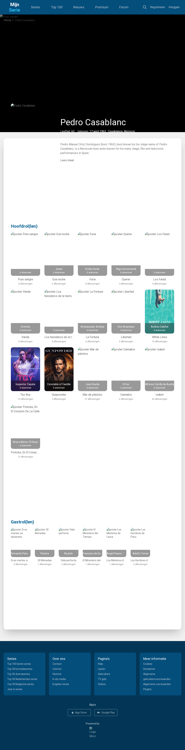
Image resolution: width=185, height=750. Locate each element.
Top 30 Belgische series (20, 684)
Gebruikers (104, 674)
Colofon (57, 668)
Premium (101, 7)
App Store (81, 712)
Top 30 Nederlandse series (22, 679)
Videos (102, 684)
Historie (57, 674)
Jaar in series (14, 689)
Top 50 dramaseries (18, 674)
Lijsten (101, 668)
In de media (59, 679)
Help (100, 663)
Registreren (157, 7)
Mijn (14, 7)
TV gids (102, 679)
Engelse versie (61, 684)
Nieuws (78, 7)
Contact (57, 663)
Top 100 (57, 7)
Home (7, 20)
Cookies (147, 663)
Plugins (147, 689)
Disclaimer (149, 668)
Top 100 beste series (19, 663)
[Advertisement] (92, 55)
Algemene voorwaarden (157, 684)
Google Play (108, 712)
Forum (123, 7)
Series (35, 7)
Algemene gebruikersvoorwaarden (157, 677)
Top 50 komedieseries (19, 668)
